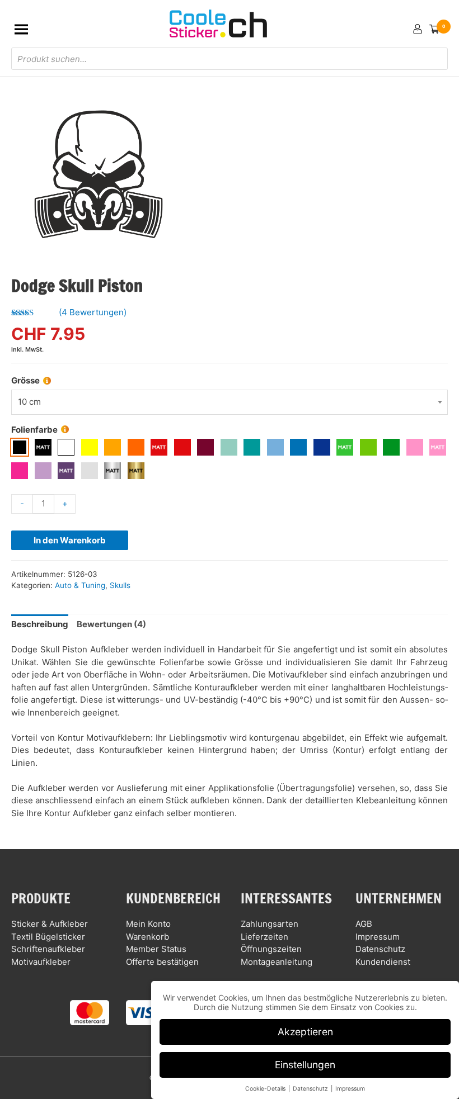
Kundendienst (382, 961)
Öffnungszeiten (271, 949)
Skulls (120, 585)
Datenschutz (380, 949)
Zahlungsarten (269, 923)
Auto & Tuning (80, 585)
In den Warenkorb (70, 540)
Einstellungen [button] (305, 1064)
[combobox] (229, 402)
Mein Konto (148, 923)
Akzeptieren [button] (305, 1032)
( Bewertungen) (93, 312)
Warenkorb (147, 936)
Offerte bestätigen (162, 961)
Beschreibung (39, 624)
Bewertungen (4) (111, 624)
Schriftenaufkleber (48, 949)
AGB (363, 923)
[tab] (39, 625)
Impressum (377, 936)
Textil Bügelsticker (48, 936)
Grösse (25, 380)
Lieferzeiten (264, 936)
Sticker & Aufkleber (49, 923)
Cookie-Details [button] (266, 1088)
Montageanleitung (276, 961)
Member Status (156, 949)
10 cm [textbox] (29, 401)
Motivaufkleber (41, 961)
